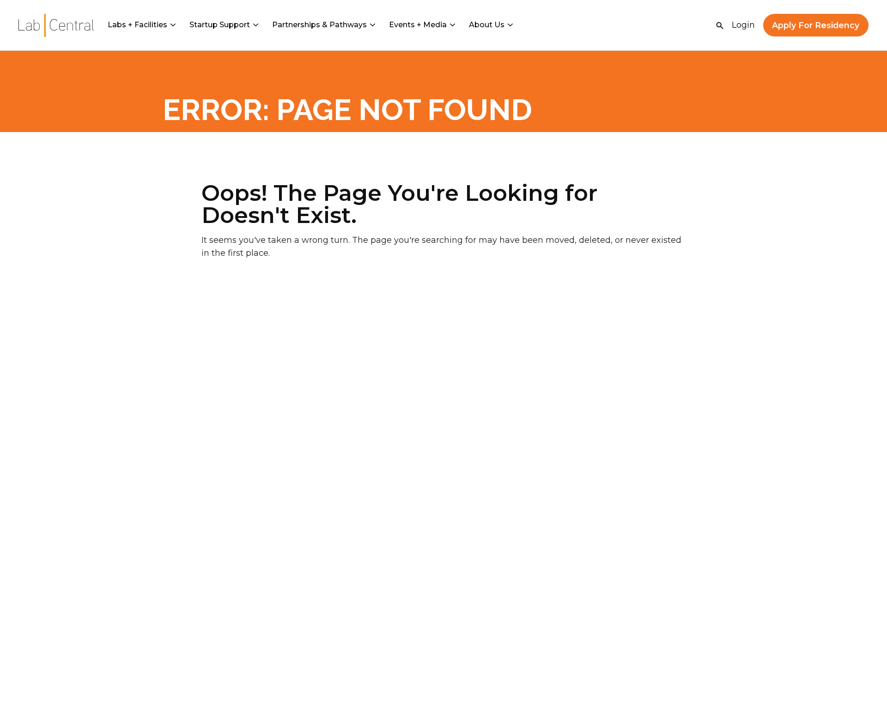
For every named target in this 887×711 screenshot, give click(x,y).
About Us (486, 24)
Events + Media (418, 24)
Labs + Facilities (137, 24)
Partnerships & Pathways (319, 24)
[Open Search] (719, 25)
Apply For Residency (815, 25)
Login (743, 25)
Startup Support (219, 24)
